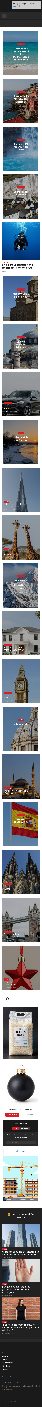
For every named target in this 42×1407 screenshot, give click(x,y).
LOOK (31, 1115)
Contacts (5, 1359)
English (13, 1377)
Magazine (24, 1128)
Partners (5, 1369)
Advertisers (6, 1366)
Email (15, 1128)
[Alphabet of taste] (21, 1033)
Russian (5, 1377)
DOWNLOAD (13, 1115)
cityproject (21, 1151)
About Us (5, 1356)
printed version (7, 1363)
